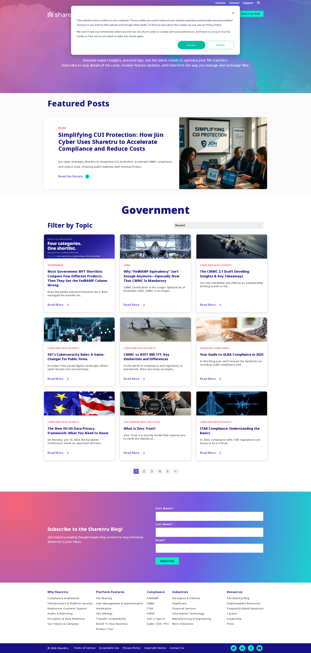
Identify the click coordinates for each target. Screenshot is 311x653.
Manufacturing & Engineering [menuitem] (191, 618)
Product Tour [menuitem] (104, 629)
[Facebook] (251, 648)
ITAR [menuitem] (150, 608)
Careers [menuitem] (232, 613)
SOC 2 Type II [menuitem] (156, 618)
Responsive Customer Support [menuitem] (67, 608)
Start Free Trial (250, 13)
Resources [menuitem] (235, 592)
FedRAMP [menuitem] (153, 598)
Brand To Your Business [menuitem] (111, 623)
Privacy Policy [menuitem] (131, 648)
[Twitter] (234, 648)
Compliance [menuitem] (156, 592)
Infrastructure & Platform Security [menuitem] (70, 603)
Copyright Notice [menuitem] (155, 648)
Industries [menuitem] (180, 592)
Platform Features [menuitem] (110, 592)
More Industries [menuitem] (182, 623)
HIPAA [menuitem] (151, 613)
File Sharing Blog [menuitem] (238, 598)
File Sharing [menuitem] (104, 598)
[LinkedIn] (242, 648)
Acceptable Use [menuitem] (109, 648)
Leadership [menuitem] (234, 618)
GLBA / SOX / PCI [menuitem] (158, 623)
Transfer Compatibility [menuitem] (111, 618)
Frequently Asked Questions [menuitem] (245, 608)
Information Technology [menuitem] (188, 613)
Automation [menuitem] (104, 608)
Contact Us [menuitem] (177, 648)
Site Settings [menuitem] (104, 613)
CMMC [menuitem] (151, 603)
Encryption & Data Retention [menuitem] (66, 618)
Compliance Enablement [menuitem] (63, 598)
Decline (220, 44)
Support (248, 3)
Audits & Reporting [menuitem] (60, 613)
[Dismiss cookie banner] (233, 13)
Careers (220, 3)
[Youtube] (259, 648)
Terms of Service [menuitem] (85, 648)
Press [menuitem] (230, 623)
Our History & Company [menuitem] (63, 623)
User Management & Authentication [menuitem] (119, 603)
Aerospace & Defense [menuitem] (186, 598)
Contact (234, 3)
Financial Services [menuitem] (184, 608)
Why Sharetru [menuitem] (58, 592)
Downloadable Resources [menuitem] (243, 603)
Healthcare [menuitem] (179, 603)
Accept (191, 44)
